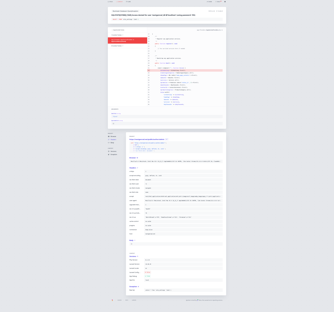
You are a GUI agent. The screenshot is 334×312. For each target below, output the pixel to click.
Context (110, 148)
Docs (126, 300)
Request (110, 133)
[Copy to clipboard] (221, 19)
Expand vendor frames (118, 30)
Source (120, 300)
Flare (200, 300)
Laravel (134, 300)
